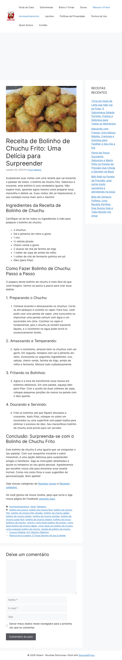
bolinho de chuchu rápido (19, 516)
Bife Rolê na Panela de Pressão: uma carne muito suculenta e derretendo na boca (103, 184)
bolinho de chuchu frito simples (27, 513)
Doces (83, 7)
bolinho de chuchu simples (46, 516)
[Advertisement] (61, 55)
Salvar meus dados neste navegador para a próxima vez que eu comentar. (40, 625)
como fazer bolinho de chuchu (51, 522)
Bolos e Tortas (66, 7)
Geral (33, 506)
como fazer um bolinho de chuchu (55, 526)
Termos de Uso (99, 16)
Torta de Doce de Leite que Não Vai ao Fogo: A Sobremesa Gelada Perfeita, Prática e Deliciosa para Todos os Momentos (103, 112)
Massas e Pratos (101, 7)
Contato (43, 25)
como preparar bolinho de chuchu (23, 529)
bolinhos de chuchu (16, 522)
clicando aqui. (47, 498)
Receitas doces (47, 483)
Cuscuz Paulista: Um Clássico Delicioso (29, 532)
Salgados (41, 506)
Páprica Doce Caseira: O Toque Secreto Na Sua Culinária (37, 535)
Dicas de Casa (26, 7)
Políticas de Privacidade (72, 16)
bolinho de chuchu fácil (40, 510)
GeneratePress (87, 655)
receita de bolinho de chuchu (55, 529)
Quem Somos (26, 25)
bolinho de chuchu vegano (38, 519)
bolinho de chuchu (18, 510)
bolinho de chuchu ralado (56, 513)
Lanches (49, 16)
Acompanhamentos (29, 16)
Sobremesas (46, 7)
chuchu (30, 522)
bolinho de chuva (62, 519)
